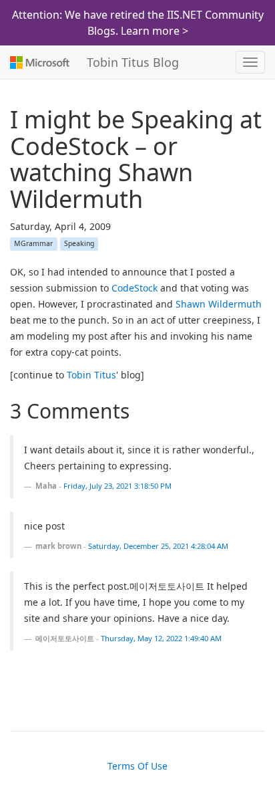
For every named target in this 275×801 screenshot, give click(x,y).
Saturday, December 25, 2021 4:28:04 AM (158, 546)
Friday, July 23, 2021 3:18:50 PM (117, 486)
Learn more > (154, 30)
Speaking (79, 243)
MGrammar (33, 243)
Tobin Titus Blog (133, 62)
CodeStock (134, 287)
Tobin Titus (91, 374)
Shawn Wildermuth (219, 304)
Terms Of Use (137, 766)
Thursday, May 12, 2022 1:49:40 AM (161, 638)
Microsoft (38, 62)
